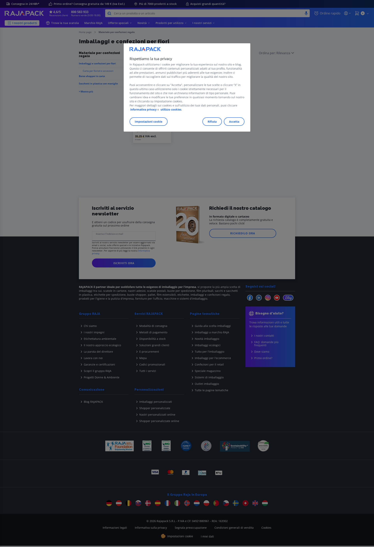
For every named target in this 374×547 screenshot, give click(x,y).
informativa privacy (143, 109)
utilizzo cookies (171, 109)
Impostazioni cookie (148, 121)
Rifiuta (212, 121)
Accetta (234, 121)
